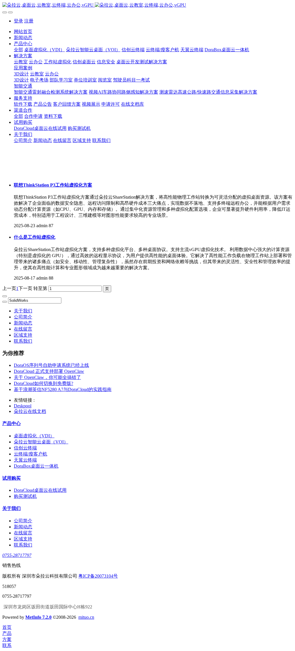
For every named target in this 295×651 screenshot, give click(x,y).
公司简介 (23, 316)
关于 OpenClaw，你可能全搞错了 (47, 377)
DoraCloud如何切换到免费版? (43, 383)
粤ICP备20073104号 (98, 576)
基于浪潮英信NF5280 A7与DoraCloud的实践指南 (62, 389)
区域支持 (23, 335)
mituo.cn (86, 617)
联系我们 (23, 341)
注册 (28, 20)
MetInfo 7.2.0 (38, 617)
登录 (18, 20)
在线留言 (23, 329)
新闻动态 (23, 322)
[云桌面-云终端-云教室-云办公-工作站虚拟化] (147, 5)
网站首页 (23, 31)
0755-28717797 (16, 555)
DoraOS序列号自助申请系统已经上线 (51, 365)
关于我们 (23, 310)
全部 (18, 49)
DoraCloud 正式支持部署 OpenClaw (49, 371)
